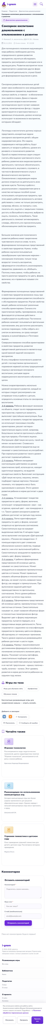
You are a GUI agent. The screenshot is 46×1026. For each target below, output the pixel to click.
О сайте (4, 998)
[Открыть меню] (35, 4)
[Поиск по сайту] (42, 4)
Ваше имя (9, 902)
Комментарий (10, 885)
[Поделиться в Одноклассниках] (10, 717)
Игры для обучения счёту (13, 689)
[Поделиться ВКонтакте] (4, 717)
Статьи (4, 985)
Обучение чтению (10, 694)
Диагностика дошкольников (29, 11)
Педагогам (13, 11)
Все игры (5, 964)
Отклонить (9, 1020)
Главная (4, 11)
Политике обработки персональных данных (22, 1011)
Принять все (37, 1020)
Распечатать (10, 723)
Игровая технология (15, 748)
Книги (4, 974)
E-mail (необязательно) (13, 911)
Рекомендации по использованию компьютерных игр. (22, 793)
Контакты (5, 1001)
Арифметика (32, 689)
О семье (5, 988)
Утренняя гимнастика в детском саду (21, 837)
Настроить (24, 1020)
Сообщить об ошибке (29, 723)
